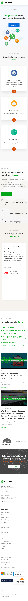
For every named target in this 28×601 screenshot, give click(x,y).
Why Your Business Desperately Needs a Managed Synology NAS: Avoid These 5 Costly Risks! (14, 338)
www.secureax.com (5, 503)
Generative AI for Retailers (9, 342)
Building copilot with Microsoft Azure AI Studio (14, 345)
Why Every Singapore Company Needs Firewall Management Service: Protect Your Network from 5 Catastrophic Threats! (14, 332)
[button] (7, 303)
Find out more (14, 25)
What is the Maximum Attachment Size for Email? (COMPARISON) (13, 326)
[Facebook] (2, 590)
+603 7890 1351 (5, 501)
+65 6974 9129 (5, 492)
